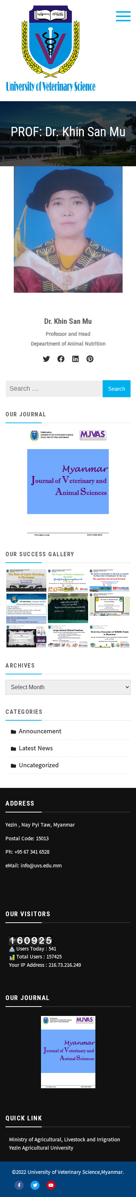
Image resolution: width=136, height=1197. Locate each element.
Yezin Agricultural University (41, 1148)
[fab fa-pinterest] (90, 358)
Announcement (40, 731)
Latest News (36, 748)
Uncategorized (39, 765)
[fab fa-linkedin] (75, 358)
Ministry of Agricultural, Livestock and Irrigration (64, 1140)
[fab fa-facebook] (61, 358)
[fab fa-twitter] (46, 358)
